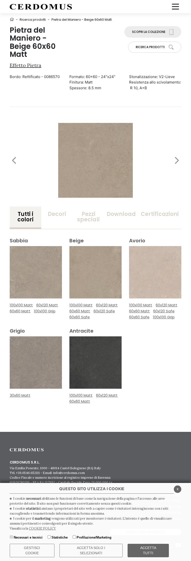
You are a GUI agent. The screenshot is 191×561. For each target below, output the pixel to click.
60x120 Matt (47, 305)
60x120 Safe (104, 311)
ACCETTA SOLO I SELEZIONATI (91, 550)
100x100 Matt (21, 305)
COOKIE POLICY (42, 528)
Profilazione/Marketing (94, 537)
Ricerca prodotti (33, 19)
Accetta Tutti (148, 550)
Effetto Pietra (25, 65)
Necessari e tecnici (28, 537)
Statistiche (59, 537)
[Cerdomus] (41, 6)
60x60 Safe (79, 317)
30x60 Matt (20, 395)
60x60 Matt (20, 311)
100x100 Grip (44, 311)
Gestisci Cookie (32, 550)
